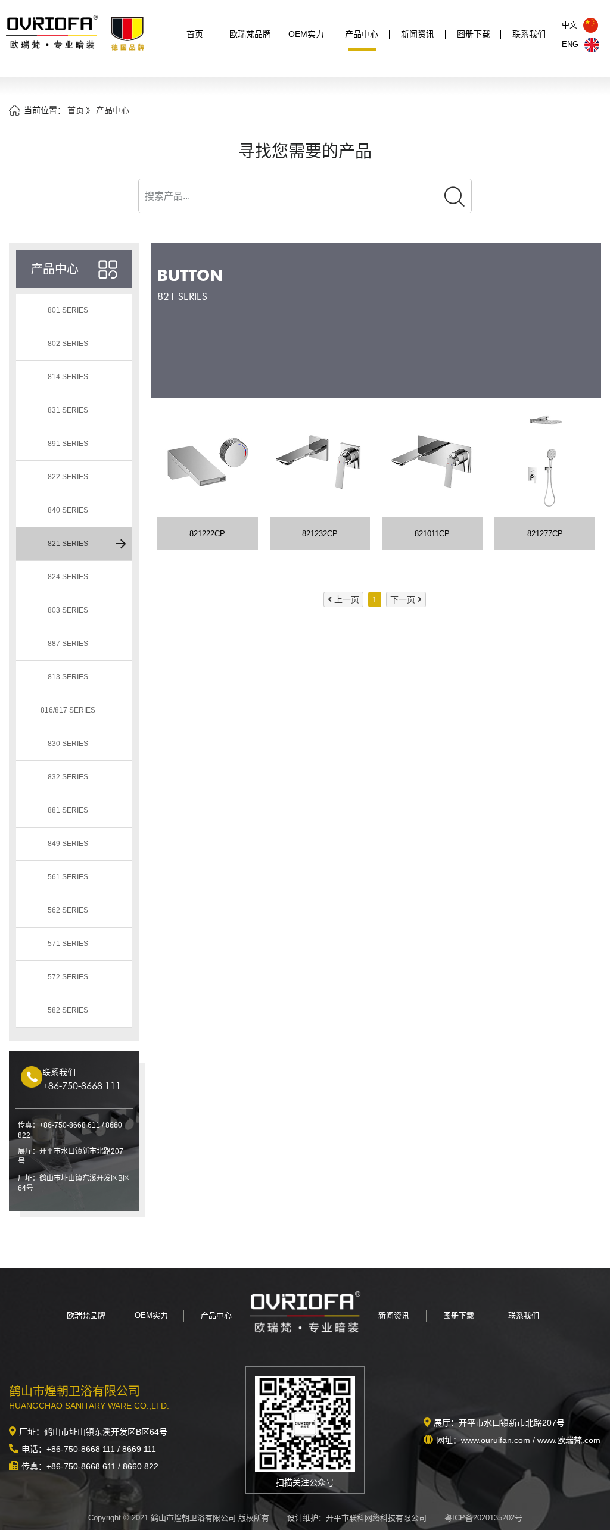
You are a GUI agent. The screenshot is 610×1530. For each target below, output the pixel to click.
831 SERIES (68, 410)
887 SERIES (68, 643)
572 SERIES (68, 977)
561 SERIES (68, 877)
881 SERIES (68, 810)
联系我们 (529, 34)
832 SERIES (68, 777)
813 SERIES (68, 677)
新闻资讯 (417, 34)
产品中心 (361, 34)
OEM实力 (306, 34)
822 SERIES (68, 477)
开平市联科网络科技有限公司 (376, 1517)
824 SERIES (68, 577)
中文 (569, 24)
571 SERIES (68, 943)
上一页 (346, 599)
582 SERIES (68, 1010)
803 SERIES (68, 610)
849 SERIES (68, 843)
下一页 (402, 599)
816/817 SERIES (68, 710)
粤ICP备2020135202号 (483, 1517)
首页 (194, 34)
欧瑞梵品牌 (250, 34)
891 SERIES (68, 443)
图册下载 (473, 34)
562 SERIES (68, 910)
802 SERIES (68, 343)
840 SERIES (68, 510)
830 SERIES (68, 743)
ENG (570, 44)
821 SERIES (68, 543)
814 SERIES (68, 377)
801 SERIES (68, 310)
